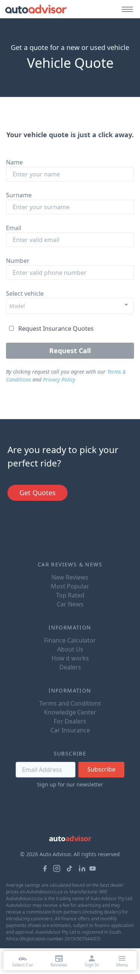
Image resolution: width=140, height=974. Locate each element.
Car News (70, 604)
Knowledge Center (70, 712)
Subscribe (101, 769)
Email (13, 228)
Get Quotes (37, 492)
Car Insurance (70, 730)
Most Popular (70, 586)
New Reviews (70, 577)
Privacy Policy (59, 379)
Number (17, 261)
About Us (70, 649)
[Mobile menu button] (125, 9)
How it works (70, 658)
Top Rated (70, 595)
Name (14, 162)
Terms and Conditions (70, 703)
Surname (19, 195)
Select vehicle (25, 293)
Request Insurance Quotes (56, 328)
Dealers (70, 667)
